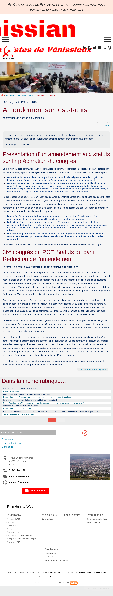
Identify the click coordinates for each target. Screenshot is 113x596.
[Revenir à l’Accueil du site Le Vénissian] (8, 53)
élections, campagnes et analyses (57, 560)
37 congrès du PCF (13, 532)
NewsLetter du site (12, 443)
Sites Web (7, 439)
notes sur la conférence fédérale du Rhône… (21, 406)
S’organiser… (11, 95)
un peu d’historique (19, 482)
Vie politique (49, 514)
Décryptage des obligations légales (92, 572)
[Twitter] (94, 48)
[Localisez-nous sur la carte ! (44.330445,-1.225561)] (84, 432)
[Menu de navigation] (5, 40)
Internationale (95, 514)
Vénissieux (51, 549)
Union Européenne (93, 522)
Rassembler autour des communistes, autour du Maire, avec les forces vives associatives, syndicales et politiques (50, 411)
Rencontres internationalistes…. (98, 519)
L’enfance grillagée (11, 391)
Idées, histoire (71, 514)
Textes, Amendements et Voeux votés (18, 414)
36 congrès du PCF (25, 95)
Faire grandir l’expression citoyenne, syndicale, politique (26, 394)
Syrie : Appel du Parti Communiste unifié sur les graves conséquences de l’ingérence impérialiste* (43, 403)
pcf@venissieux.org (19, 476)
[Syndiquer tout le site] (74, 583)
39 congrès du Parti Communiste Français (21, 539)
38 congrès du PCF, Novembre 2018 (19, 535)
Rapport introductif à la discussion (17, 408)
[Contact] (99, 48)
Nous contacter (38, 490)
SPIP (79, 576)
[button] (84, 48)
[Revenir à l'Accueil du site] (3, 95)
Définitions (7, 446)
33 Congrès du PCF (13, 519)
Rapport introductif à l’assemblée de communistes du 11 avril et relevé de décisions (37, 397)
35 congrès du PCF (13, 525)
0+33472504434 (17, 470)
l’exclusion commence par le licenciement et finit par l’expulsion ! (30, 400)
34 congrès (10, 522)
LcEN (58, 572)
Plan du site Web (20, 506)
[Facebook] (89, 48)
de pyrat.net (51, 576)
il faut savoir (73, 572)
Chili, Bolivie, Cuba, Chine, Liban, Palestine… (22, 388)
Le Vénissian (49, 557)
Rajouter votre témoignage (93, 369)
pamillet (107, 125)
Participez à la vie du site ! (98, 588)
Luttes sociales (47, 519)
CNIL (52, 572)
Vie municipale (50, 553)
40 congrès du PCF (13, 542)
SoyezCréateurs (66, 576)
